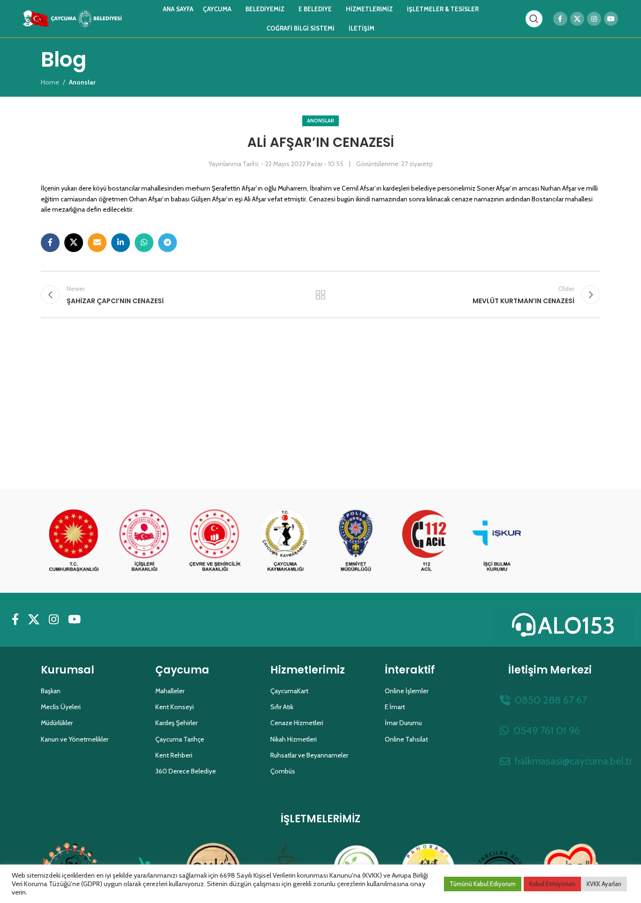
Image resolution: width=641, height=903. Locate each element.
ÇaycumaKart (289, 691)
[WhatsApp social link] (144, 242)
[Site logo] (72, 18)
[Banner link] (74, 541)
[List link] (550, 700)
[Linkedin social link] (120, 242)
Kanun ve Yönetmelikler (74, 739)
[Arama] (534, 18)
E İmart (395, 707)
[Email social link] (97, 242)
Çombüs (282, 771)
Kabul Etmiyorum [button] (552, 884)
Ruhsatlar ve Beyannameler (309, 755)
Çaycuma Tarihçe (179, 739)
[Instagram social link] (594, 19)
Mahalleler (169, 691)
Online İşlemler (406, 691)
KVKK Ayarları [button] (604, 884)
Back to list (321, 294)
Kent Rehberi (173, 755)
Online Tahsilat (406, 739)
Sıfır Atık (281, 707)
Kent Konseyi (174, 707)
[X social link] (577, 19)
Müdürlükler (57, 723)
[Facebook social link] (560, 19)
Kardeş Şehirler (176, 723)
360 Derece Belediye (185, 771)
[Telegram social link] (167, 242)
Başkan (51, 691)
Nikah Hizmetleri (293, 739)
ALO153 (576, 625)
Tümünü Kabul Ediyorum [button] (483, 884)
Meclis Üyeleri (61, 707)
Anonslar (320, 120)
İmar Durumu (403, 723)
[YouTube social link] (611, 19)
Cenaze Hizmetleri (296, 723)
